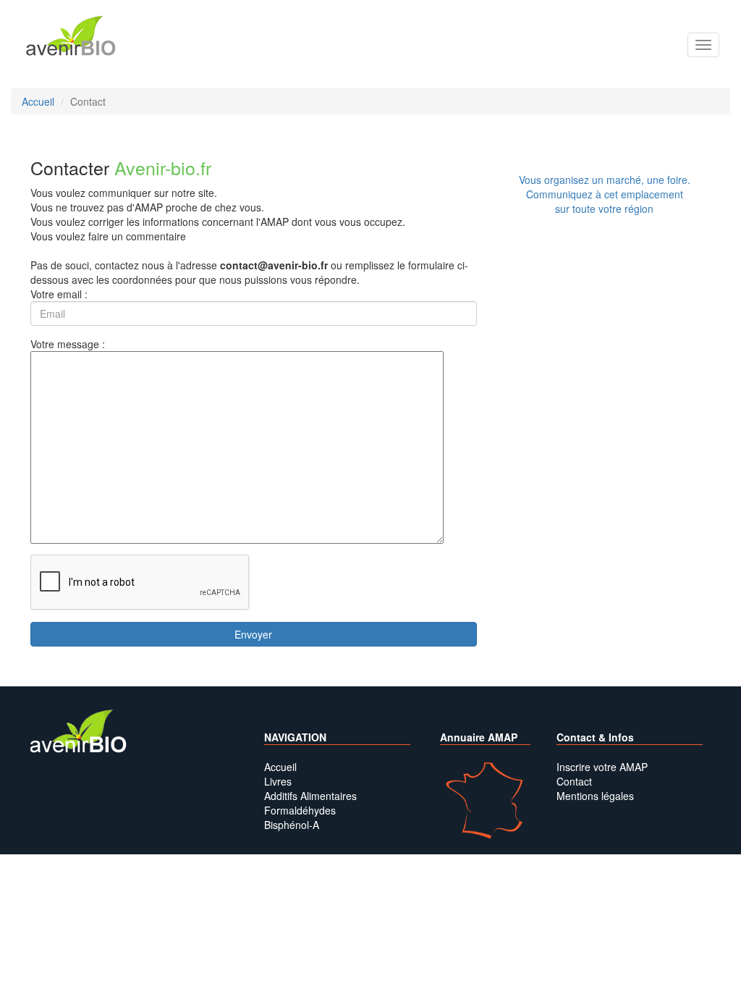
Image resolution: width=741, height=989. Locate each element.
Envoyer (253, 634)
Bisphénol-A (291, 824)
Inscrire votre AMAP (602, 766)
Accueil (280, 766)
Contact (574, 781)
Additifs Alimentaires (310, 795)
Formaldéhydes (300, 810)
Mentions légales (595, 795)
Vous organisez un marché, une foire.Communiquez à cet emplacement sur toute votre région (604, 194)
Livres (278, 781)
